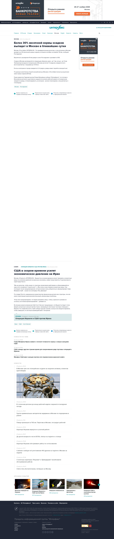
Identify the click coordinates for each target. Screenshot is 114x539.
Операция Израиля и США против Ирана (33, 107)
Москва (56, 33)
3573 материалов (36, 495)
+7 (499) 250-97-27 (67, 515)
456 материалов (53, 493)
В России (23, 33)
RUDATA (44, 527)
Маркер (16, 528)
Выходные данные (86, 531)
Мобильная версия (6, 22)
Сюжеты (75, 33)
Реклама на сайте (53, 503)
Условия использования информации (90, 529)
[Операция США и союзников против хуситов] (91, 488)
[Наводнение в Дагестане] (74, 488)
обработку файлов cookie (80, 512)
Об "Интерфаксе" (16, 22)
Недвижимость (56, 22)
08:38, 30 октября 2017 (25, 39)
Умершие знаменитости (56, 490)
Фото (81, 33)
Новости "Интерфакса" (47, 524)
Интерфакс (57, 27)
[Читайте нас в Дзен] (43, 532)
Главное (16, 33)
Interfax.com (25, 22)
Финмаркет (43, 22)
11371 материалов (19, 494)
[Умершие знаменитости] (57, 488)
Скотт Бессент (27, 324)
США (16, 208)
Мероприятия (73, 22)
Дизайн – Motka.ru (85, 532)
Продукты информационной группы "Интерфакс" (37, 519)
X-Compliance (18, 526)
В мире (30, 33)
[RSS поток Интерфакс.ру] (50, 532)
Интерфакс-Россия (34, 22)
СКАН (43, 526)
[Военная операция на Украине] (22, 488)
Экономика (37, 33)
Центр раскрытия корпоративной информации (52, 528)
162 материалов (71, 494)
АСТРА (16, 530)
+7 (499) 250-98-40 (56, 515)
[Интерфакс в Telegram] (45, 532)
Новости (68, 33)
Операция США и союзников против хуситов (89, 492)
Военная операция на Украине (21, 491)
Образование (65, 22)
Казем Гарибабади (28, 208)
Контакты (17, 503)
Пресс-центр (36, 503)
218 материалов (88, 496)
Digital (62, 33)
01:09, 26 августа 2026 (52, 107)
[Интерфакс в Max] (52, 532)
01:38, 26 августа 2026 (52, 267)
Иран (20, 208)
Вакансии (44, 503)
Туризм (49, 22)
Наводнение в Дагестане (71, 491)
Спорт (44, 33)
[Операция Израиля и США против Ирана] (39, 489)
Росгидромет (23, 86)
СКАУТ (16, 527)
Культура (50, 33)
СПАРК (16, 524)
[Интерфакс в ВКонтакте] (48, 532)
